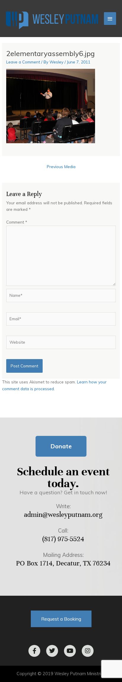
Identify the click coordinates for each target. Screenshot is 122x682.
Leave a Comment (23, 61)
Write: (63, 506)
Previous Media (61, 166)
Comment (16, 221)
